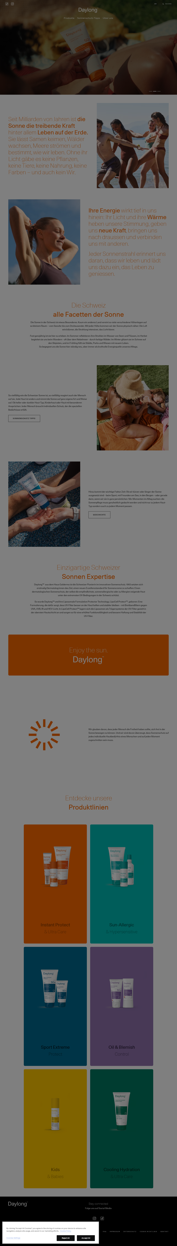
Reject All (65, 1238)
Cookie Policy (65, 1231)
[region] (50, 1232)
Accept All (86, 1238)
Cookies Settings (13, 1238)
